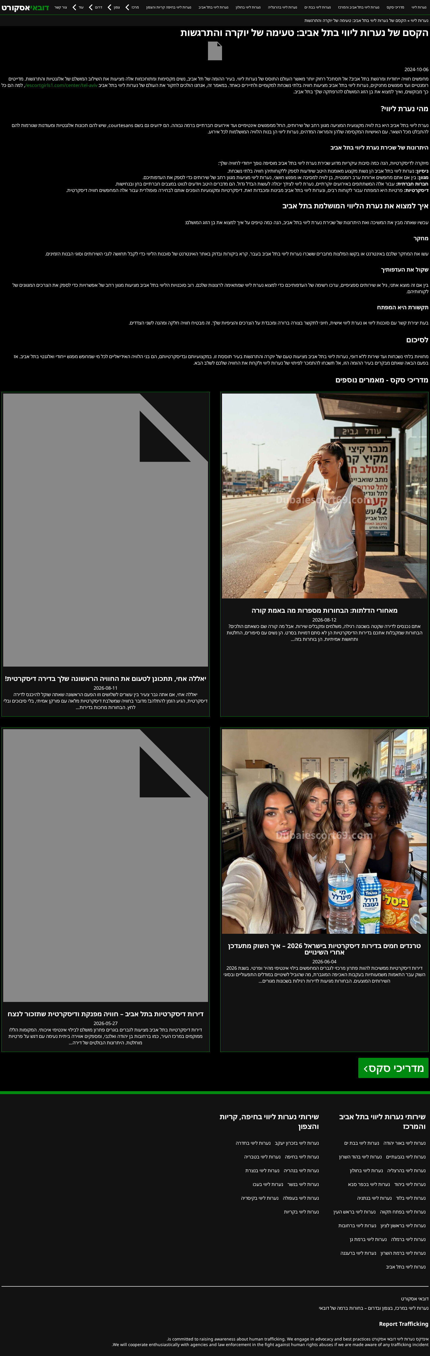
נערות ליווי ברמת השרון (403, 1253)
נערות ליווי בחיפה (302, 1157)
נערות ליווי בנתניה (374, 1198)
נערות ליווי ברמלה (408, 1239)
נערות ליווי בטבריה (262, 1157)
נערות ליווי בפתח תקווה (403, 1212)
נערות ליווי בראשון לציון (403, 1225)
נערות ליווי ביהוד (410, 1184)
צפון (117, 7)
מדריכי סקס (395, 7)
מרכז (135, 7)
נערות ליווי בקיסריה (259, 1198)
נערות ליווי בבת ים (318, 7)
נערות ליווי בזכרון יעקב (297, 1143)
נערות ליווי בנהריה (301, 1170)
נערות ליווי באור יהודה (404, 1143)
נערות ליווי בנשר (303, 1184)
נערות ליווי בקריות (301, 1212)
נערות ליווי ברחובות (357, 1225)
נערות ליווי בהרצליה (282, 7)
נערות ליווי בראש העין (354, 1212)
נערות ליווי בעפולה (301, 1198)
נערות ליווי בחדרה (253, 1143)
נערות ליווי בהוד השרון (360, 1157)
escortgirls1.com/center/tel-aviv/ (61, 85)
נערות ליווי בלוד (411, 1198)
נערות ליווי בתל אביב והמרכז (358, 7)
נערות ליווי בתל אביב (213, 7)
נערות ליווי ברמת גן (368, 1239)
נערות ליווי (419, 7)
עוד (81, 7)
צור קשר (60, 7)
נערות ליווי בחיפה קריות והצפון (168, 7)
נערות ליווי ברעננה (358, 1253)
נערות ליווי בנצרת (262, 1170)
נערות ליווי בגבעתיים (406, 1157)
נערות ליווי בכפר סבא (369, 1184)
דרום (98, 7)
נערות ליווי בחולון (248, 7)
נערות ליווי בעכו (268, 1184)
